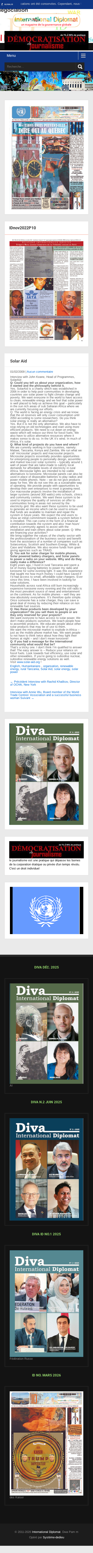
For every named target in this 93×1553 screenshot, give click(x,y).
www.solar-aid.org (28, 662)
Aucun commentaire (40, 371)
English (15, 666)
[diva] (46, 1038)
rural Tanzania (30, 669)
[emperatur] (46, 1447)
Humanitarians (31, 666)
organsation (50, 666)
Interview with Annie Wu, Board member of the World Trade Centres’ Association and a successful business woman (45, 695)
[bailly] (46, 290)
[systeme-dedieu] (46, 854)
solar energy (62, 669)
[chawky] (46, 1307)
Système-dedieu (53, 1541)
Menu (11, 55)
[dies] (46, 1173)
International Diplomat (46, 1536)
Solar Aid (46, 669)
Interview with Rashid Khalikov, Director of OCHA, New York (45, 683)
